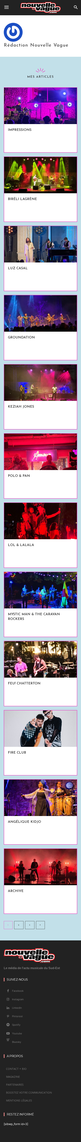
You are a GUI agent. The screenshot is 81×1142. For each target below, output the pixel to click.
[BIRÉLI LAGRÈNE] (40, 175)
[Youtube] (8, 1033)
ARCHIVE (16, 891)
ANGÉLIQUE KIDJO (24, 822)
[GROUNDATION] (40, 313)
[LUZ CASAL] (40, 244)
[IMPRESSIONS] (40, 106)
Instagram (18, 999)
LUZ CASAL (18, 268)
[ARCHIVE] (40, 867)
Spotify (16, 1024)
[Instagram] (8, 999)
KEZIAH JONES (21, 407)
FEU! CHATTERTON (24, 683)
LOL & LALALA (21, 545)
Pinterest (17, 1016)
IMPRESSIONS (19, 130)
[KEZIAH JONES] (40, 382)
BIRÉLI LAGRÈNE (22, 199)
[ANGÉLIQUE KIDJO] (40, 798)
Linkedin (17, 1007)
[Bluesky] (8, 1042)
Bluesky (16, 1041)
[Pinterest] (8, 1016)
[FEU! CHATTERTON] (40, 659)
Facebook (18, 990)
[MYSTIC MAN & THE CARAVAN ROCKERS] (40, 590)
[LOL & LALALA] (40, 521)
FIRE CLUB (17, 753)
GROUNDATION (21, 337)
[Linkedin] (8, 1008)
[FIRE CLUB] (40, 728)
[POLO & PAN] (40, 452)
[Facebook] (8, 991)
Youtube (17, 1033)
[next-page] (40, 925)
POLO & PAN (19, 476)
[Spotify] (8, 1025)
